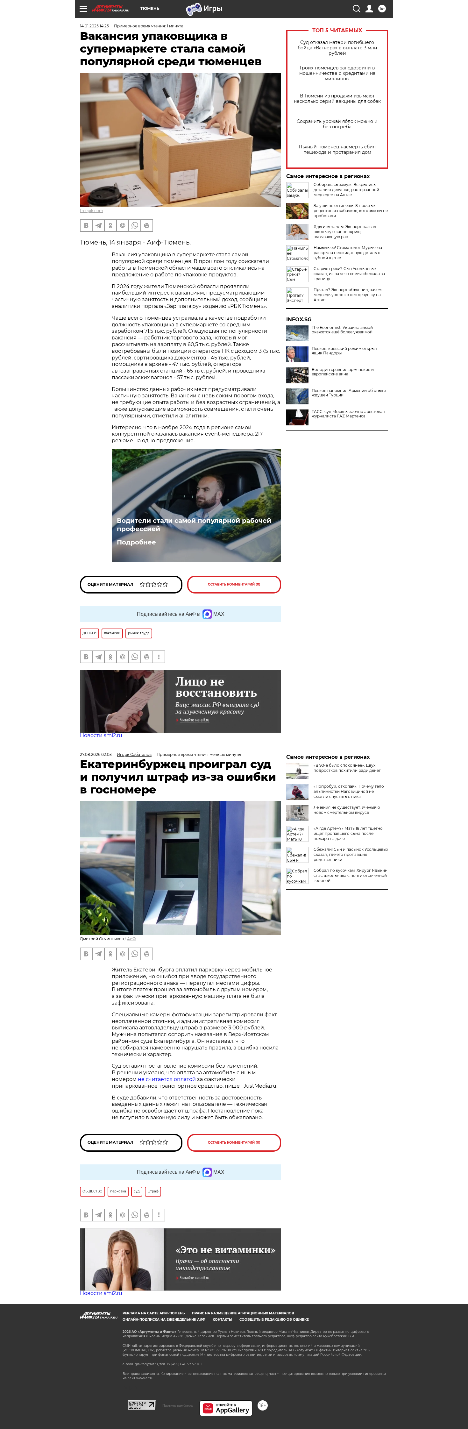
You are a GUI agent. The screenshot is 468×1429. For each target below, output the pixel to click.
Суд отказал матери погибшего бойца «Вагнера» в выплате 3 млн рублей (337, 48)
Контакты (222, 1320)
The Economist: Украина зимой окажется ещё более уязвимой (342, 329)
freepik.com (91, 210)
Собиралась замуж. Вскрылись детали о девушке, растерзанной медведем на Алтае (346, 189)
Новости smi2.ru (101, 735)
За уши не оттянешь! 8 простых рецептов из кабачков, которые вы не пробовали (351, 210)
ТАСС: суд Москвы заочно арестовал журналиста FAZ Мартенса (348, 413)
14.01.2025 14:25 (94, 26)
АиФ (131, 938)
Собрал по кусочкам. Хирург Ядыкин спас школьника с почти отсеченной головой (350, 875)
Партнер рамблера (177, 1405)
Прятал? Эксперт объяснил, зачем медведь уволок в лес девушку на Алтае (347, 294)
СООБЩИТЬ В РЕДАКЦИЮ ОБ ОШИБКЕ (274, 1320)
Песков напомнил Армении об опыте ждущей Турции (349, 392)
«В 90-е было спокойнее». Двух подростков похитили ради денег (347, 768)
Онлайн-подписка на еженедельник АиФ (164, 1320)
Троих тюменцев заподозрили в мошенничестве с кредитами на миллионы (337, 73)
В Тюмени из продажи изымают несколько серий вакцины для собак (337, 98)
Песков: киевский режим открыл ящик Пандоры (344, 350)
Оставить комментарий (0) (234, 584)
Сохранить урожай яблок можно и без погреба (337, 124)
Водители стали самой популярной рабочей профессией (194, 525)
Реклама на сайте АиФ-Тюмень (154, 1313)
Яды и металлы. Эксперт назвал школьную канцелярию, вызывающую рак (345, 231)
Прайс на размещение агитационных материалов (243, 1313)
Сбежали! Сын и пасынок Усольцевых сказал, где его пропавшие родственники (351, 854)
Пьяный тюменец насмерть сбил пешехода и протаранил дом (337, 149)
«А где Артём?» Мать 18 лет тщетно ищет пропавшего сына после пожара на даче (348, 833)
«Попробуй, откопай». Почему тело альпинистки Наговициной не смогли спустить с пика (349, 791)
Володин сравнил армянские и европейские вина (343, 371)
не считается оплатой (167, 1079)
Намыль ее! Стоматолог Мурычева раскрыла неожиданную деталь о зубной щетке (348, 252)
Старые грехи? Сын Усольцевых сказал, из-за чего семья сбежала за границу (349, 273)
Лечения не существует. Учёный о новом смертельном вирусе (347, 810)
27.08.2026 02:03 (96, 754)
